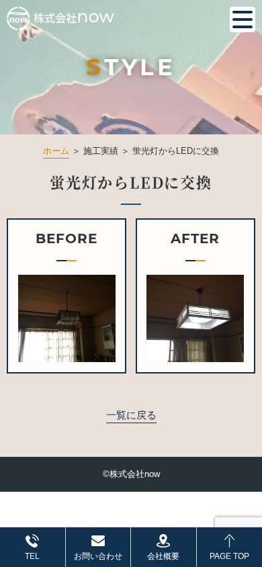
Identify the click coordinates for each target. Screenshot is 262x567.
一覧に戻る (131, 415)
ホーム (56, 151)
